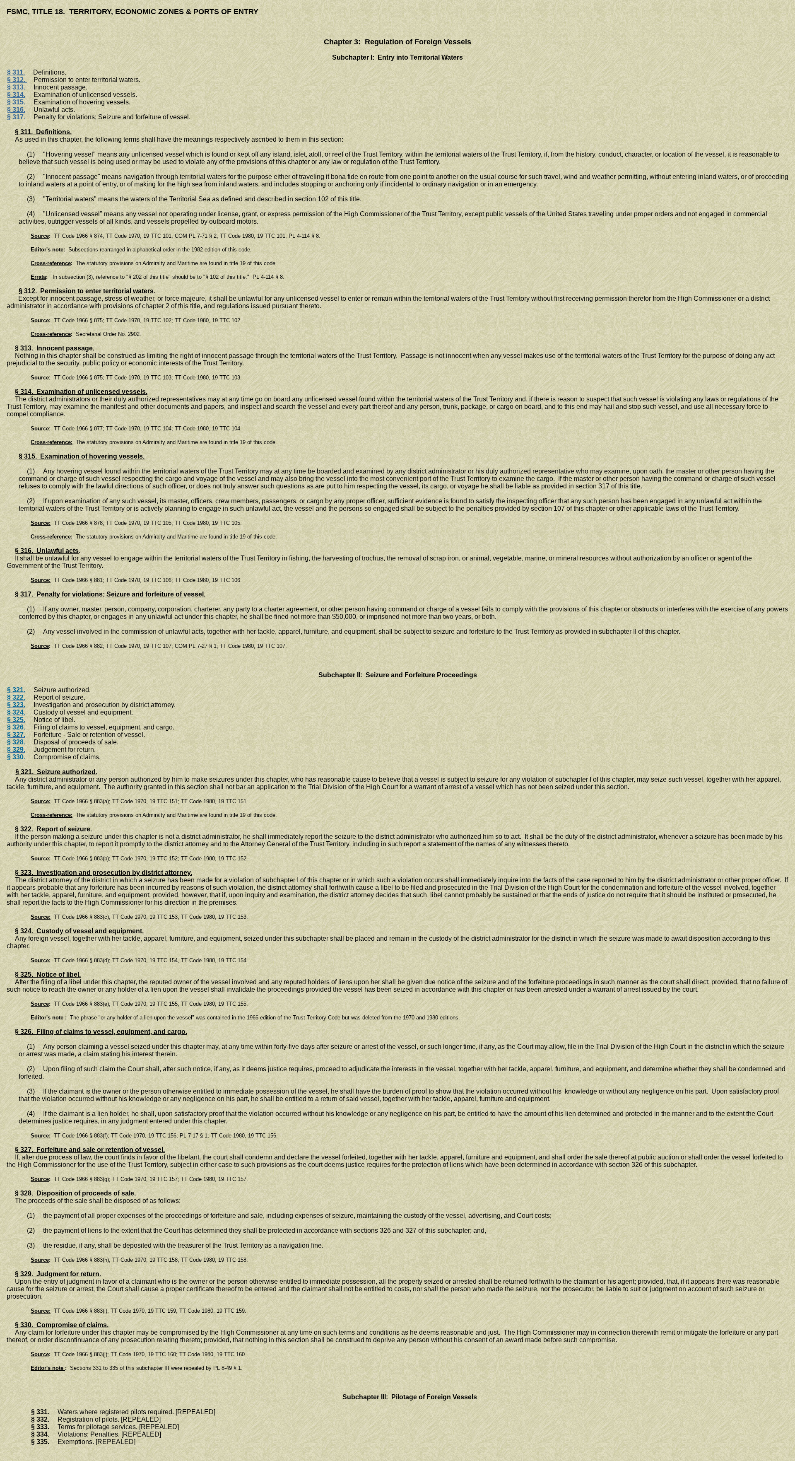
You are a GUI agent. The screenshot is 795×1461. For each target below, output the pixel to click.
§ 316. (16, 109)
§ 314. (16, 94)
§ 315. (16, 102)
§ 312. (17, 79)
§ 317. (16, 117)
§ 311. (16, 72)
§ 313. (16, 87)
